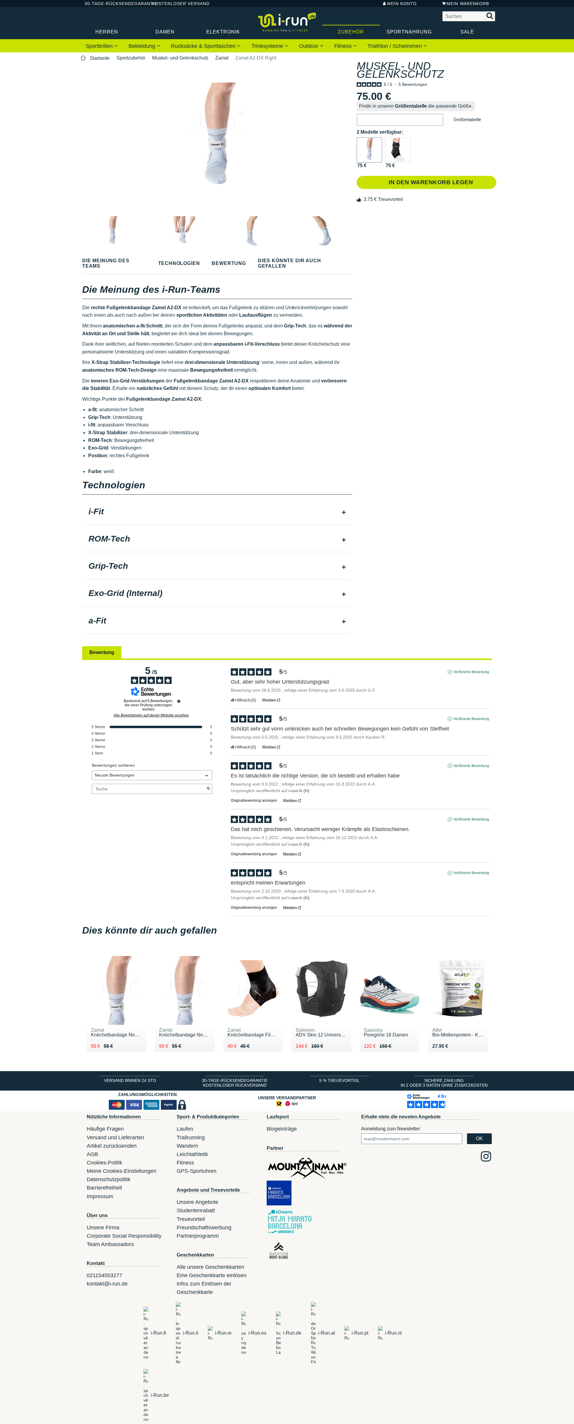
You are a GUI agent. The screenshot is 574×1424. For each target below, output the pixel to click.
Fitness (343, 46)
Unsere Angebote (197, 1202)
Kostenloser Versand (176, 3)
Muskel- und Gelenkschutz (180, 57)
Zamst (221, 57)
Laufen (185, 1129)
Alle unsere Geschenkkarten (210, 1267)
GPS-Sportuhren (196, 1171)
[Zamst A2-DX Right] (369, 150)
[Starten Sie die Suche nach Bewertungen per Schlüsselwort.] (208, 789)
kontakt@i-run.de (107, 1284)
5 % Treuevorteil (339, 1080)
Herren (106, 31)
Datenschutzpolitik (108, 1179)
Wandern (187, 1146)
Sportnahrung (409, 31)
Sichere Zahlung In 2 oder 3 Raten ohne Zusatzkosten (444, 1083)
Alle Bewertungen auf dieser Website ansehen (151, 715)
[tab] (217, 512)
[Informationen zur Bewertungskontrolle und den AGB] (178, 701)
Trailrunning (191, 1138)
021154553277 (104, 1275)
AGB (92, 1154)
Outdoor (309, 46)
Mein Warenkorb (468, 3)
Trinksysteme (268, 46)
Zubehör (351, 31)
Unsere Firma (103, 1228)
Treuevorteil (191, 1219)
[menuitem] (102, 45)
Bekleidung (143, 46)
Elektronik (223, 31)
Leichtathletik (192, 1154)
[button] (400, 120)
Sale (467, 31)
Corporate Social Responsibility (124, 1236)
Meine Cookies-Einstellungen (121, 1171)
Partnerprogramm (198, 1236)
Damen (165, 31)
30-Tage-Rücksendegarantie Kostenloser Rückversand (235, 1083)
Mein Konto (402, 3)
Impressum (100, 1196)
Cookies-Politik (104, 1163)
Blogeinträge (282, 1129)
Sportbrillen (100, 46)
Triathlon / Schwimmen (395, 46)
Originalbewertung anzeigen (254, 800)
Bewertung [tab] (101, 652)
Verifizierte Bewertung (471, 672)
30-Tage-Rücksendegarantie (113, 3)
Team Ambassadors (110, 1244)
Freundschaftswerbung (204, 1228)
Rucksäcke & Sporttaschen (204, 46)
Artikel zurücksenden (112, 1146)
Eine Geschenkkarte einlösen (212, 1275)
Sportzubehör (131, 57)
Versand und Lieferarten (115, 1138)
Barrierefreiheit (104, 1188)
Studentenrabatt (196, 1210)
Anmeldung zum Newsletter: (391, 1128)
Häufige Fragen (105, 1129)
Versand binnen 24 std (130, 1080)
